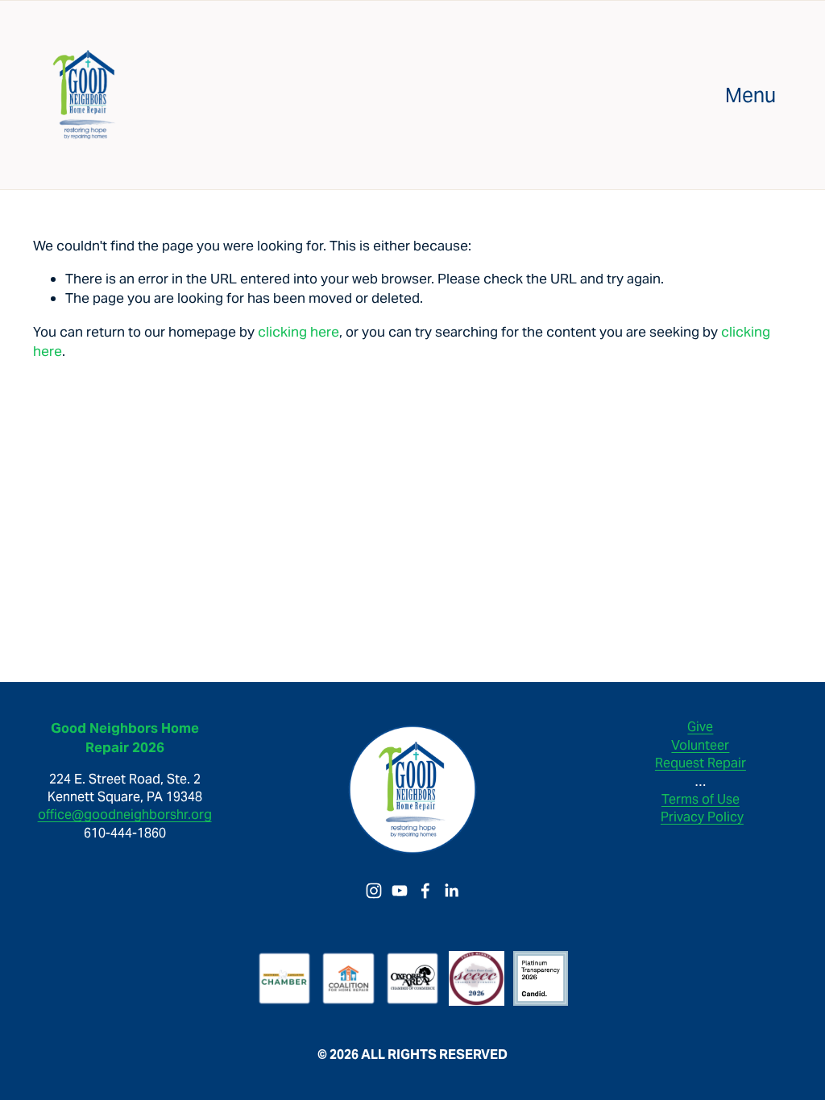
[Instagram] (374, 891)
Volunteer (700, 745)
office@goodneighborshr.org (125, 814)
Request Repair (700, 763)
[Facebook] (425, 891)
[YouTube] (400, 891)
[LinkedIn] (451, 891)
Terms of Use (700, 799)
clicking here (298, 332)
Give (700, 726)
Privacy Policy (702, 816)
